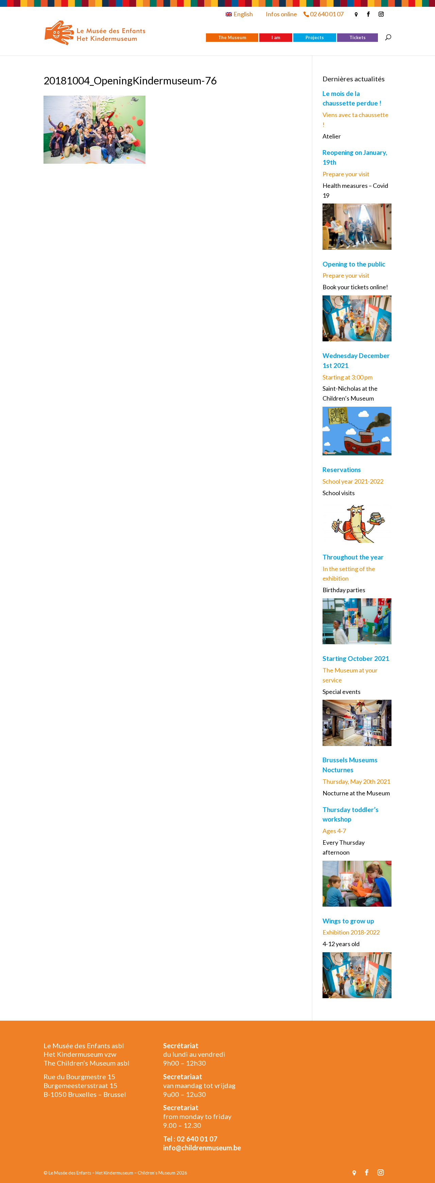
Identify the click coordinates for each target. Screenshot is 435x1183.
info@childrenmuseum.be (202, 1148)
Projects (315, 37)
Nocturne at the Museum (356, 793)
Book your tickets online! (355, 287)
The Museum (232, 37)
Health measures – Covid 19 (355, 190)
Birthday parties (344, 590)
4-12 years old (341, 943)
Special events (342, 691)
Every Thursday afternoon (344, 847)
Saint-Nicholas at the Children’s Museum (350, 393)
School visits (339, 493)
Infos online (281, 14)
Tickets (357, 37)
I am (276, 37)
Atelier (332, 136)
